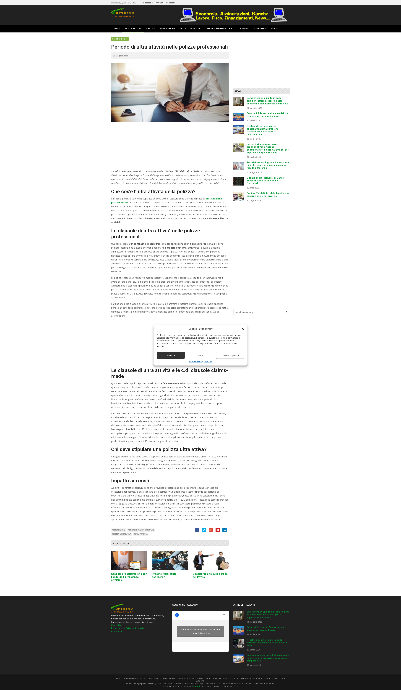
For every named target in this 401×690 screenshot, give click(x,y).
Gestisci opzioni (230, 355)
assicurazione (118, 530)
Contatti (170, 3)
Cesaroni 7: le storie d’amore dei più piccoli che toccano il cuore (267, 115)
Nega (200, 355)
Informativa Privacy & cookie (127, 628)
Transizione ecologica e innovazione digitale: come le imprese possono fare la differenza (268, 165)
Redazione (147, 3)
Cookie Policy (196, 361)
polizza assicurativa (121, 534)
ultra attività (141, 534)
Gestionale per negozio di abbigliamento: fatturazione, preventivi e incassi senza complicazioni (263, 130)
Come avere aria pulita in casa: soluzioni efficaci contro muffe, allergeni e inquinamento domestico (267, 101)
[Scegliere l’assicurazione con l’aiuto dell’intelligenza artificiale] (129, 560)
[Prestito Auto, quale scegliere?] (170, 560)
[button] (242, 328)
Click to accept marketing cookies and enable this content (200, 631)
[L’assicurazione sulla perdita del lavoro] (211, 560)
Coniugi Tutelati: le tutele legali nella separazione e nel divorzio (268, 194)
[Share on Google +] (211, 530)
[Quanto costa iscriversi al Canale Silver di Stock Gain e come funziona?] (238, 181)
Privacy (208, 361)
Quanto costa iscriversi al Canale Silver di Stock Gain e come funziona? (266, 180)
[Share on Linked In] (224, 530)
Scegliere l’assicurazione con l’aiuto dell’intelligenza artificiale (129, 576)
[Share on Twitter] (204, 530)
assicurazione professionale (141, 530)
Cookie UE (116, 631)
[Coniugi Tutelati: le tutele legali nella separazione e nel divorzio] (238, 196)
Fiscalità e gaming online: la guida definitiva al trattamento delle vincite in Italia (267, 643)
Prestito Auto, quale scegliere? (164, 575)
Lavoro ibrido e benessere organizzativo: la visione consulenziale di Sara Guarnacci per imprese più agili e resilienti (268, 148)
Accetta (171, 355)
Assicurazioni (119, 39)
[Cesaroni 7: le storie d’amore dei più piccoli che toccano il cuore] (238, 117)
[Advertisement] (170, 147)
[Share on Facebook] (197, 530)
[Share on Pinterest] (218, 530)
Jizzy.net (195, 686)
